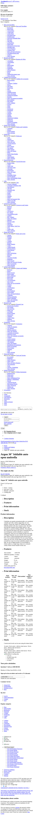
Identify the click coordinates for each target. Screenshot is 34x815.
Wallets (9, 115)
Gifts (5, 181)
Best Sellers (20, 441)
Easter (8, 193)
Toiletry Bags (10, 318)
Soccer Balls (10, 292)
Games (9, 209)
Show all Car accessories (13, 283)
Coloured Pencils (11, 382)
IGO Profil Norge (12, 765)
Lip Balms (10, 312)
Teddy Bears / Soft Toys (13, 226)
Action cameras (11, 339)
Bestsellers (7, 399)
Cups (8, 137)
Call (15, 443)
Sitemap (6, 775)
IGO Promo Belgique (12, 752)
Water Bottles (10, 157)
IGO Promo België (12, 750)
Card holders (10, 62)
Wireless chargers (11, 330)
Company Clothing (12, 83)
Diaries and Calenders (9, 125)
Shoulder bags (11, 47)
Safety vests (10, 361)
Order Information (8, 697)
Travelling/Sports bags (13, 53)
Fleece (9, 85)
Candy (9, 164)
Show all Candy (11, 172)
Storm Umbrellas (11, 298)
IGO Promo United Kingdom (15, 764)
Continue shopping (9, 438)
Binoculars (10, 278)
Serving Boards (11, 176)
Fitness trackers (11, 340)
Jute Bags (9, 41)
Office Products (11, 70)
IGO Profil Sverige (12, 753)
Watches (9, 116)
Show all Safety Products (13, 363)
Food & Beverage (8, 160)
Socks (8, 107)
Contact (6, 699)
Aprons (9, 235)
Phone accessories (12, 346)
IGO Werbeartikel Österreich (14, 749)
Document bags (11, 35)
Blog (5, 403)
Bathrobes (10, 259)
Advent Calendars (12, 184)
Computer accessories (13, 333)
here (28, 812)
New (5, 400)
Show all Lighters (12, 218)
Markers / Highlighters (13, 379)
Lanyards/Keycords (12, 214)
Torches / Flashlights (12, 367)
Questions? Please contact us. (8, 467)
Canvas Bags (10, 30)
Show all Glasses (11, 151)
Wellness (9, 319)
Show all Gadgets (12, 343)
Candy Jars (10, 166)
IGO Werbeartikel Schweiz (14, 762)
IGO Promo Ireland (9, 747)
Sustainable (7, 396)
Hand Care (10, 310)
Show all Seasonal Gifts (13, 199)
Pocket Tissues (11, 313)
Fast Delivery (10, 187)
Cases (8, 64)
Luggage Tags (11, 50)
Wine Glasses (10, 149)
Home (5, 445)
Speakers (9, 349)
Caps (8, 82)
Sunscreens (10, 315)
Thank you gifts (11, 200)
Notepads (9, 67)
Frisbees (9, 285)
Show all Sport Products (13, 294)
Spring (9, 194)
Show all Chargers (12, 331)
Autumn (9, 191)
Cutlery (9, 245)
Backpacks (10, 27)
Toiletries (9, 316)
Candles (9, 238)
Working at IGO (8, 688)
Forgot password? (8, 422)
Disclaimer (7, 772)
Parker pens (10, 375)
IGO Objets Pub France (13, 756)
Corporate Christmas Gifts (14, 185)
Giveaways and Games (10, 203)
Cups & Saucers (11, 143)
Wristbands (10, 121)
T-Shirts (6, 713)
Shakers (9, 139)
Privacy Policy (8, 771)
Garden (9, 286)
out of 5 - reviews (10, 1)
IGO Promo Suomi (12, 761)
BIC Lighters (10, 217)
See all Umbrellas (5, 474)
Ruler (8, 73)
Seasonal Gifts (11, 190)
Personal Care (7, 303)
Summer (9, 196)
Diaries (9, 130)
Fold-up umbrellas (12, 297)
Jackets (9, 91)
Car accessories (11, 280)
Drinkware (7, 134)
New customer (8, 423)
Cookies (9, 173)
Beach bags (10, 29)
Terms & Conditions (9, 769)
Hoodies (9, 97)
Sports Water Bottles (12, 154)
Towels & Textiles (12, 257)
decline (17, 807)
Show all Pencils (11, 385)
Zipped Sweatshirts (12, 122)
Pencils (9, 381)
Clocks (9, 239)
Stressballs (10, 224)
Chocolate (10, 169)
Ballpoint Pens (11, 373)
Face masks (10, 307)
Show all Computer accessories (15, 336)
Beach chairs (10, 274)
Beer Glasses (10, 146)
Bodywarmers (11, 80)
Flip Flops (10, 86)
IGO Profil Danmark (12, 755)
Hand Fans (10, 88)
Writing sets (10, 387)
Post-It (9, 71)
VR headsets (10, 342)
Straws (9, 251)
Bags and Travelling (9, 24)
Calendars (9, 128)
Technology (7, 322)
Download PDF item (9, 567)
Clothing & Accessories (10, 77)
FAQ (5, 405)
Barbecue (9, 269)
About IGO (7, 685)
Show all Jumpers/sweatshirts (15, 98)
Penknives (10, 358)
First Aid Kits (10, 309)
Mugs (8, 152)
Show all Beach (11, 275)
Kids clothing (10, 100)
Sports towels (10, 260)
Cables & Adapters (12, 327)
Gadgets (9, 337)
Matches (9, 220)
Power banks (10, 348)
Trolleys (9, 55)
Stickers (9, 223)
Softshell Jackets (11, 92)
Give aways (10, 211)
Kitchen (9, 242)
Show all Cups (11, 142)
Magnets (9, 254)
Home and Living (8, 232)
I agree (2, 813)
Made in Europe (8, 402)
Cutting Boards (11, 247)
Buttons (9, 208)
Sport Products (11, 291)
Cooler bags (10, 32)
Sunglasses (10, 110)
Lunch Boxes (10, 250)
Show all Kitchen (11, 253)
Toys (8, 227)
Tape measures (11, 364)
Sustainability (7, 686)
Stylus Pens (10, 376)
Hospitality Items (11, 175)
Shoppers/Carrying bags (13, 46)
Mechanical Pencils (12, 384)
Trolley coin (10, 229)
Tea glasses (10, 148)
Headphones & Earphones (14, 345)
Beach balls (10, 277)
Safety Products (11, 360)
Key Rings (10, 212)
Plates (8, 256)
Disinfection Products (12, 306)
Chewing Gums (11, 167)
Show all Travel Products (13, 52)
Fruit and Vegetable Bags (13, 38)
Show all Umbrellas (12, 300)
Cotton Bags (10, 33)
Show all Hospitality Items (14, 178)
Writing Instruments (9, 370)
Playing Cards (11, 221)
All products (7, 390)
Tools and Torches (9, 354)
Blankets (9, 236)
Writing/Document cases (13, 74)
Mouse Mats (10, 65)
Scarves (9, 104)
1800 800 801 (4, 443)
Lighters (9, 215)
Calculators (10, 61)
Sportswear (10, 109)
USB (8, 351)
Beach (9, 271)
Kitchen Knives (11, 248)
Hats (8, 89)
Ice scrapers (10, 357)
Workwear (10, 119)
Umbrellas (10, 295)
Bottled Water (10, 163)
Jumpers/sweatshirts (12, 95)
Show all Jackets (11, 94)
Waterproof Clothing (12, 118)
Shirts (8, 106)
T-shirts (9, 112)
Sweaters (6, 729)
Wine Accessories (11, 263)
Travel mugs (10, 140)
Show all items (11, 56)
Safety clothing (11, 103)
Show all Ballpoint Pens (13, 378)
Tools (8, 366)
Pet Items (9, 289)
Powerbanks (7, 725)
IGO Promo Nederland (13, 767)
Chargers (9, 325)
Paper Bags (10, 44)
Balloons (9, 206)
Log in (6, 425)
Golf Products (11, 288)
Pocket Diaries (11, 131)
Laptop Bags (10, 43)
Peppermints (10, 170)
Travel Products (11, 49)
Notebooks (10, 68)
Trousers (9, 113)
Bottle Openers (11, 244)
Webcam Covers (11, 334)
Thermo (9, 155)
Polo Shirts (10, 101)
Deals (5, 394)
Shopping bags (8, 726)
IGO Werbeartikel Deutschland (15, 758)
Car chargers (10, 328)
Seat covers (10, 281)
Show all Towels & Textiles (14, 262)
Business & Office (9, 58)
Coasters (9, 241)
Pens (5, 707)
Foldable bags (11, 36)
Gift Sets (9, 188)
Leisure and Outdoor (9, 266)
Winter (9, 197)
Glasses (9, 145)
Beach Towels (11, 272)
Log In (6, 417)
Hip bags (9, 39)
